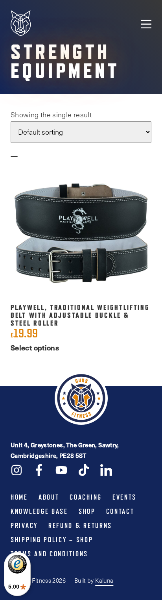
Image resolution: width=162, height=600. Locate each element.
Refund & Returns (80, 526)
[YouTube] (61, 469)
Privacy (24, 526)
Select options (35, 347)
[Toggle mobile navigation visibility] (146, 23)
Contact (120, 511)
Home (19, 497)
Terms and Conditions (49, 554)
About (49, 497)
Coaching (86, 497)
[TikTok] (84, 469)
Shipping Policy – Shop (52, 540)
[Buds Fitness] (21, 23)
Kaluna (104, 580)
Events (124, 497)
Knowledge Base (39, 511)
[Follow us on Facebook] (39, 469)
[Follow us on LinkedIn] (106, 469)
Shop (87, 511)
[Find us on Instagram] (16, 469)
